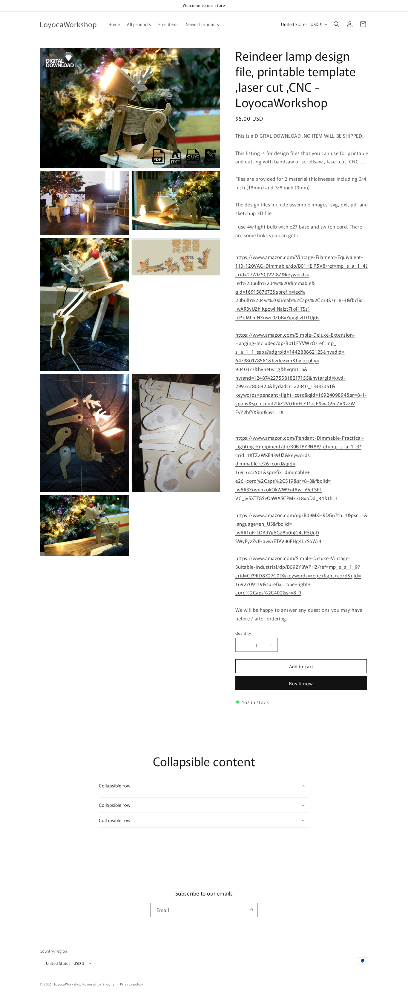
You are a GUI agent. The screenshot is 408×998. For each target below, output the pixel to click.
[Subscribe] (250, 910)
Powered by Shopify (98, 984)
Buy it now (301, 683)
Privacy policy (131, 984)
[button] (336, 24)
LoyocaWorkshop (68, 984)
